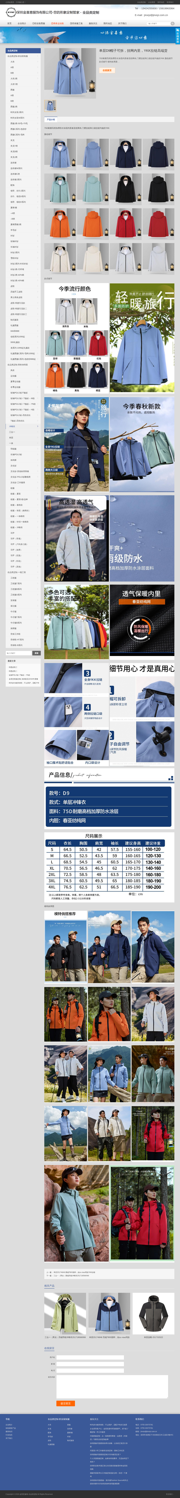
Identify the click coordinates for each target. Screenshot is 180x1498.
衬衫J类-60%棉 (17, 275)
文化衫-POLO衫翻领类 (21, 477)
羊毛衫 (13, 230)
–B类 (13, 219)
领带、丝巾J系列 (18, 191)
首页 (9, 23)
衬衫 (12, 236)
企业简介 (22, 23)
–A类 (13, 213)
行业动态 (9, 1435)
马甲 (12, 533)
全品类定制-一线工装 (16, 572)
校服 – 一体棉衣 (18, 516)
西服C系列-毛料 (17, 135)
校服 (12, 488)
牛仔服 (13, 611)
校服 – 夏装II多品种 (19, 499)
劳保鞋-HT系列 (17, 639)
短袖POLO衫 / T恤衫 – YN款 (23, 404)
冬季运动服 (15, 387)
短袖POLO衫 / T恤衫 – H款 (22, 409)
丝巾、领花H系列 (18, 196)
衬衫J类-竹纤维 (17, 269)
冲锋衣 (12, 426)
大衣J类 (14, 78)
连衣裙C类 (15, 174)
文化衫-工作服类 (18, 482)
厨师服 (13, 628)
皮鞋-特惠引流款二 (19, 308)
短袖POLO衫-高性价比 (21, 415)
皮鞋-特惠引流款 (18, 303)
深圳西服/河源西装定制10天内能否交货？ (105, 1455)
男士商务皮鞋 (16, 297)
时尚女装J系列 (17, 112)
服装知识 (9, 1431)
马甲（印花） (16, 561)
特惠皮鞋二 (13, 671)
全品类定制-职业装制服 (17, 56)
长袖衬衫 (14, 247)
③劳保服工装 (76, 23)
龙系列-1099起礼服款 (20, 348)
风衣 (12, 370)
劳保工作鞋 (15, 634)
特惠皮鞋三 (13, 667)
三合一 (12, 432)
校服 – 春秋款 (17, 505)
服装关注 (93, 23)
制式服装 (14, 320)
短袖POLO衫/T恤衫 (19, 393)
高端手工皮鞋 (16, 292)
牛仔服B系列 (16, 623)
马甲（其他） (16, 567)
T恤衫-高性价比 (17, 421)
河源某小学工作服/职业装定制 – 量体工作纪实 (107, 1451)
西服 (12, 90)
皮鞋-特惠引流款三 (19, 314)
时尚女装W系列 (17, 118)
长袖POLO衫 (16, 454)
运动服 (13, 376)
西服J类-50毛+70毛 (19, 123)
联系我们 (170, 2)
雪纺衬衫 (14, 258)
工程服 (13, 578)
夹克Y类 (14, 146)
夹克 (12, 140)
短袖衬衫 (14, 241)
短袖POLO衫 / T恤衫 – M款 (23, 398)
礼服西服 (14, 325)
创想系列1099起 (18, 337)
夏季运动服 (15, 381)
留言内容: (51, 1377)
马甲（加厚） (16, 550)
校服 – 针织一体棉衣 (20, 522)
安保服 (13, 600)
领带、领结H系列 (18, 202)
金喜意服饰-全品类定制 (28, 1494)
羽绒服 (13, 449)
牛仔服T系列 (16, 617)
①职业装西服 (38, 23)
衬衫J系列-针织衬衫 (19, 264)
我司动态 (161, 2)
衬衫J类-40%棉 (17, 280)
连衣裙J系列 (16, 179)
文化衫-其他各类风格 (20, 471)
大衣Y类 (14, 84)
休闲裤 (13, 460)
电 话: (53, 1370)
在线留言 (107, 70)
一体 (11, 443)
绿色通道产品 (11, 1428)
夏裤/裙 (14, 207)
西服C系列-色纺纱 (18, 129)
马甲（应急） (16, 555)
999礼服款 (15, 342)
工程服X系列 (16, 595)
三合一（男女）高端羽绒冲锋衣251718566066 (71, 1276)
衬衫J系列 (15, 252)
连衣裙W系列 (16, 168)
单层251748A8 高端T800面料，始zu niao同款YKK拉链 (74, 1272)
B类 (12, 73)
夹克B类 (14, 151)
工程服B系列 (16, 589)
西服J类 (14, 106)
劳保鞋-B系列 (16, 645)
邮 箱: (53, 1364)
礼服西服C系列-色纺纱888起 (23, 359)
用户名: (52, 1357)
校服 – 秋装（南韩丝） (21, 510)
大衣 (12, 62)
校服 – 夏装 (16, 494)
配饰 (12, 185)
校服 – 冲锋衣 (17, 527)
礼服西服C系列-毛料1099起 (23, 353)
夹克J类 (14, 157)
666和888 (15, 331)
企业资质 (151, 2)
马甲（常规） (16, 538)
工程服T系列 (16, 583)
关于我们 (122, 23)
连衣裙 (13, 163)
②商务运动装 (57, 23)
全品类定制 (141, 2)
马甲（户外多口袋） (19, 544)
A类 (12, 67)
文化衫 (13, 466)
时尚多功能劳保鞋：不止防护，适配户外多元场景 (108, 1425)
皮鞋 (12, 286)
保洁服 (13, 606)
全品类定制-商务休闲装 (17, 365)
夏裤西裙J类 (16, 224)
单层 (11, 437)
